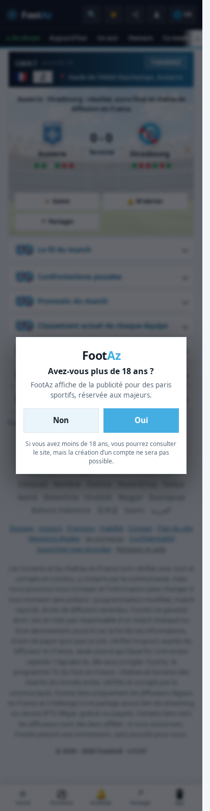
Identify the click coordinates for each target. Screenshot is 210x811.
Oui (141, 420)
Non (61, 420)
